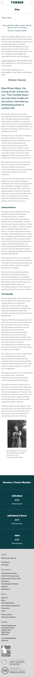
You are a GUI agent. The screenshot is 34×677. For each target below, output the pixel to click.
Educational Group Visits (11, 578)
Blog (17, 9)
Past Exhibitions (7, 603)
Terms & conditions (8, 617)
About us (4, 597)
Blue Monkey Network (9, 584)
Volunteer (5, 581)
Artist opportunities (9, 573)
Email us (4, 640)
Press (3, 611)
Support (4, 586)
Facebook (5, 565)
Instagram (5, 562)
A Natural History (8, 61)
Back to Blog (6, 18)
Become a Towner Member (17, 482)
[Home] (17, 2)
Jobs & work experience (10, 576)
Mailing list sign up (8, 558)
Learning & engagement (10, 605)
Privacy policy (6, 614)
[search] (2, 2)
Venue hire (5, 608)
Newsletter (5, 589)
